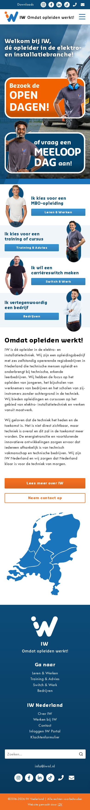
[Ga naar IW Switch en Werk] (16, 275)
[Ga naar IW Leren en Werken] (16, 206)
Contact (45, 725)
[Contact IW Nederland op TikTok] (67, 4)
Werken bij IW (45, 719)
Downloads (25, 4)
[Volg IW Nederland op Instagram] (43, 4)
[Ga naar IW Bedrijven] (73, 310)
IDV (60, 804)
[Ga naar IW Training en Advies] (73, 241)
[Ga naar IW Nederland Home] (40, 17)
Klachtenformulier (45, 737)
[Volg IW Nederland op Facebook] (51, 4)
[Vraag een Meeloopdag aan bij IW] (45, 147)
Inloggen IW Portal (44, 731)
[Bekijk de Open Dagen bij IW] (45, 92)
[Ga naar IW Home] (45, 634)
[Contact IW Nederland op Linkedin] (59, 4)
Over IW (45, 713)
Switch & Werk (45, 684)
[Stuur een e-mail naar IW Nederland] (82, 4)
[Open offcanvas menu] (82, 16)
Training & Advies (45, 678)
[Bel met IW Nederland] (75, 4)
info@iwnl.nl (45, 766)
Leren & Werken (45, 673)
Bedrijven (45, 690)
